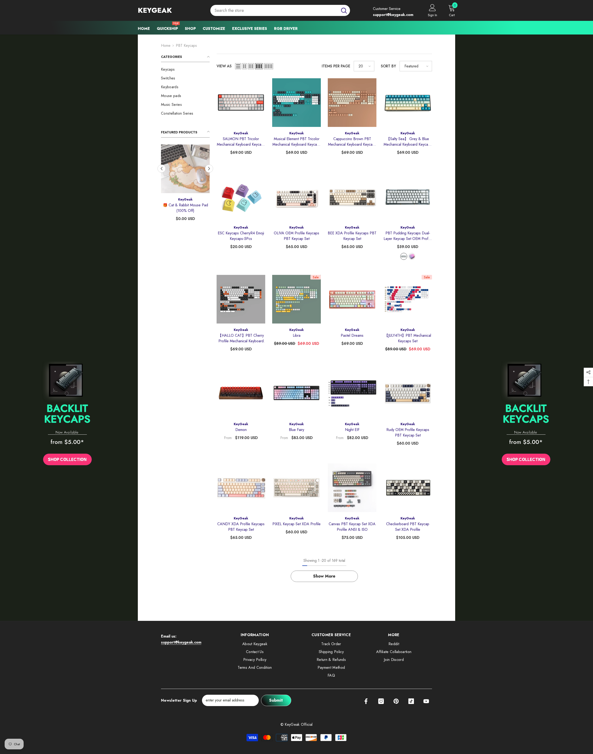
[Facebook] (366, 701)
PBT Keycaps (186, 45)
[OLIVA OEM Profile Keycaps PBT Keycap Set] (296, 197)
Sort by (388, 66)
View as (224, 66)
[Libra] (296, 299)
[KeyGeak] (67, 414)
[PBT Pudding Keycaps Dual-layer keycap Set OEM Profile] (407, 197)
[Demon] (241, 393)
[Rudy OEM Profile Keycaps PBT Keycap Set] (407, 393)
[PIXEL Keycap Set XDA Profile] (296, 487)
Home (165, 45)
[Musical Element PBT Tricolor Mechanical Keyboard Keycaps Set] (296, 102)
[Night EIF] (352, 393)
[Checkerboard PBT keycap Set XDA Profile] (407, 487)
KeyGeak (185, 199)
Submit (276, 700)
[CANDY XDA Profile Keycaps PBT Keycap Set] (241, 487)
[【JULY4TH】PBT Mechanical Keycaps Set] (407, 299)
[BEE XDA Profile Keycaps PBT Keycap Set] (352, 197)
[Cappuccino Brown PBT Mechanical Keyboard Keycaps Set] (352, 102)
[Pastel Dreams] (352, 299)
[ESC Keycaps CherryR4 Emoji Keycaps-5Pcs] (241, 197)
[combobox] (274, 10)
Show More (324, 576)
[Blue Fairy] (296, 393)
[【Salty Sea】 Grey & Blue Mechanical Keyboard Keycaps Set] (407, 102)
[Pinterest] (396, 701)
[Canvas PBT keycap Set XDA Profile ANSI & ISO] (352, 487)
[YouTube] (426, 701)
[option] (185, 185)
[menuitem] (185, 69)
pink (411, 256)
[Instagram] (381, 701)
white (403, 256)
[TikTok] (411, 701)
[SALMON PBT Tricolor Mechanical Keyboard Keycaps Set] (241, 102)
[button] (162, 168)
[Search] (280, 10)
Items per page (336, 66)
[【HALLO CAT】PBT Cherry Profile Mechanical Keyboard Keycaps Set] (241, 299)
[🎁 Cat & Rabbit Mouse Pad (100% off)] (185, 169)
